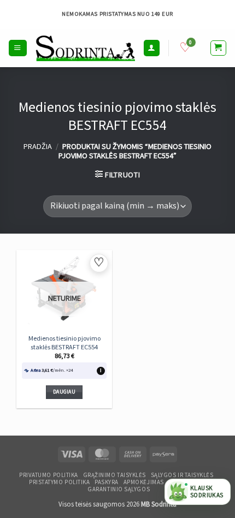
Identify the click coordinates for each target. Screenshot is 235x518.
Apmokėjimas (144, 482)
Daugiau (64, 392)
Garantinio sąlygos (118, 489)
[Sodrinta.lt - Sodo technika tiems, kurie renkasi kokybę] (85, 48)
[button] (17, 48)
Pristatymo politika (59, 482)
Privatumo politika (48, 475)
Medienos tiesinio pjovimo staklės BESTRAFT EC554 (64, 343)
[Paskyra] (151, 48)
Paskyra (107, 482)
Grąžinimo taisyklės (114, 475)
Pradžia (38, 146)
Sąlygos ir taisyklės (182, 475)
